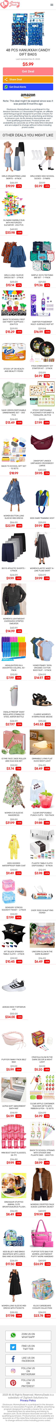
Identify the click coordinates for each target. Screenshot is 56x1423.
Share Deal (13, 79)
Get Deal (28, 71)
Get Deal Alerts (17, 87)
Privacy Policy (28, 1400)
